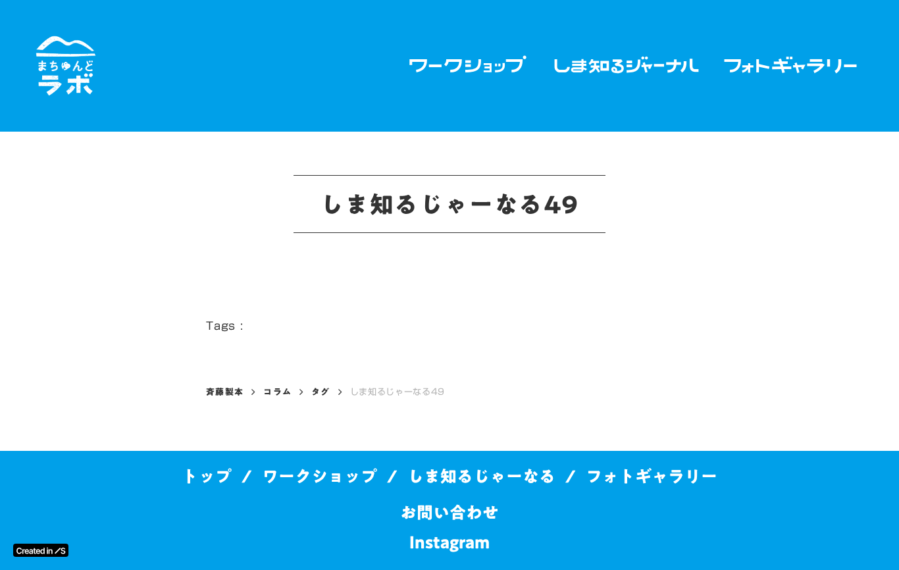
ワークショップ (319, 476)
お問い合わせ (449, 512)
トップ (207, 476)
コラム (277, 392)
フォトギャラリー (651, 476)
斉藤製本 (225, 392)
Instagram (449, 542)
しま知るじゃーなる (481, 476)
